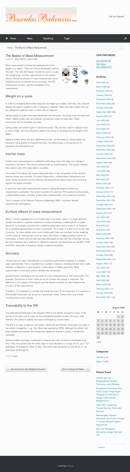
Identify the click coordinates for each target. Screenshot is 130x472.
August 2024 (102, 162)
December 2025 (103, 99)
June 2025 (101, 124)
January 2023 (102, 242)
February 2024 (102, 187)
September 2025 (103, 111)
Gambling (48, 38)
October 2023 (102, 204)
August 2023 (102, 212)
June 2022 (101, 271)
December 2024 (103, 145)
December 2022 (103, 246)
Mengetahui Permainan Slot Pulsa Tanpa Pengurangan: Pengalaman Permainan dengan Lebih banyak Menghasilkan (109, 394)
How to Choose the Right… (75, 369)
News (29, 38)
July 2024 (100, 166)
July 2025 (100, 120)
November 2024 (103, 149)
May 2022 (100, 275)
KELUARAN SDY (104, 66)
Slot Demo (101, 63)
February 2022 (102, 288)
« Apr (98, 341)
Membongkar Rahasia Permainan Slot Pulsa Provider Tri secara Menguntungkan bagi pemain (110, 420)
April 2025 (100, 128)
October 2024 (102, 153)
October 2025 (102, 107)
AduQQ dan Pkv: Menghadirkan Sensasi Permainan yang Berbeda (107, 381)
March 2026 (101, 86)
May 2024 (100, 174)
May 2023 (100, 225)
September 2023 (103, 208)
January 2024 (102, 191)
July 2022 (100, 267)
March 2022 (101, 284)
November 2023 (103, 200)
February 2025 (102, 137)
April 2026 (100, 82)
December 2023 (103, 196)
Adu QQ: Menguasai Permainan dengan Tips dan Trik (109, 431)
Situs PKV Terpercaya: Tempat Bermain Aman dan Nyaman (108, 408)
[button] (125, 38)
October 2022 (102, 254)
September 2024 (103, 158)
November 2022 (103, 250)
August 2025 (102, 116)
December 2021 (103, 297)
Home (13, 38)
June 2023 (101, 221)
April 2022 (100, 280)
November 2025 (103, 103)
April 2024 (100, 179)
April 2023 (100, 229)
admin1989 (32, 59)
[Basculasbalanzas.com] (41, 17)
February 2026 (102, 90)
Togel (67, 38)
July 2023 (100, 217)
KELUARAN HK (103, 60)
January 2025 (102, 141)
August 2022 (102, 263)
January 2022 (102, 292)
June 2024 (101, 170)
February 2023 (102, 238)
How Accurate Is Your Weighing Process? (26, 369)
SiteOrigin (63, 466)
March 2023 (101, 233)
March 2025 (101, 132)
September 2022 (103, 259)
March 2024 (101, 183)
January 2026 (102, 95)
